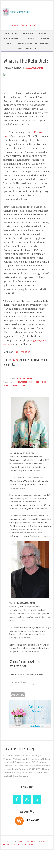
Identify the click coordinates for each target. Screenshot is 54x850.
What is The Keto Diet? (26, 60)
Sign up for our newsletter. (27, 25)
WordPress (20, 844)
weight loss (17, 385)
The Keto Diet (22, 351)
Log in (30, 844)
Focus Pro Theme (28, 841)
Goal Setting (24, 378)
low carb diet (25, 381)
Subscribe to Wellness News (27, 674)
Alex (15, 360)
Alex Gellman (27, 11)
